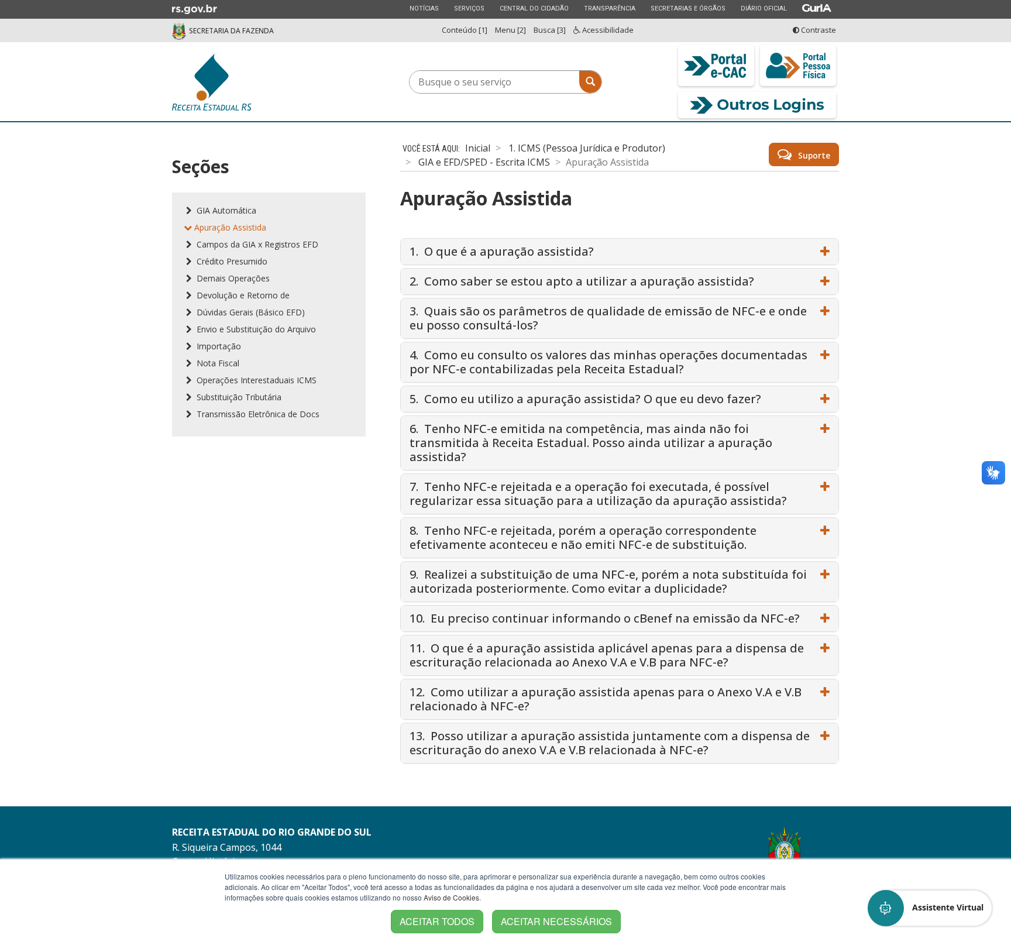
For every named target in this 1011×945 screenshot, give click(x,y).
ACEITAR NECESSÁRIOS (556, 921)
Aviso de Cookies (451, 897)
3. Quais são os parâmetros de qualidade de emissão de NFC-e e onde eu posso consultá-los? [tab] (608, 318)
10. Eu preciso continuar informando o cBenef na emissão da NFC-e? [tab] (605, 618)
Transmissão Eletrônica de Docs (256, 414)
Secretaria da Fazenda (231, 31)
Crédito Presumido (230, 261)
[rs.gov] (194, 8)
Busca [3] (550, 30)
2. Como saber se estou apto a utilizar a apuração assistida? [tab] (582, 281)
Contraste (817, 30)
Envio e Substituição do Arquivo (255, 329)
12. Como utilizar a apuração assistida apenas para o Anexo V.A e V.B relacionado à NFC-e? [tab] (606, 699)
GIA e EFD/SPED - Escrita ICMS (484, 162)
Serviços (468, 8)
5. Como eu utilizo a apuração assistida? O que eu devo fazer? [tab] (585, 399)
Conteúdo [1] (464, 30)
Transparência (609, 8)
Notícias (424, 8)
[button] (930, 908)
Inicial (477, 148)
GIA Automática (225, 210)
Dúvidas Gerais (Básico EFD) (249, 312)
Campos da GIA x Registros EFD (256, 244)
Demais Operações (232, 278)
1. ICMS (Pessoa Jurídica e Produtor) (586, 148)
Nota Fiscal (216, 363)
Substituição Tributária (237, 397)
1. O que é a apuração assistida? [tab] (502, 251)
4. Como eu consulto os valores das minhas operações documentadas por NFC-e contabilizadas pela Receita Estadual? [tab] (608, 362)
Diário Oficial (763, 8)
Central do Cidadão (534, 8)
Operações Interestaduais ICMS (255, 380)
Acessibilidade (607, 30)
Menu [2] (510, 30)
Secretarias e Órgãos (687, 8)
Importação (217, 346)
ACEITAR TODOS (437, 921)
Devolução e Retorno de (242, 295)
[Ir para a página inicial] (254, 82)
